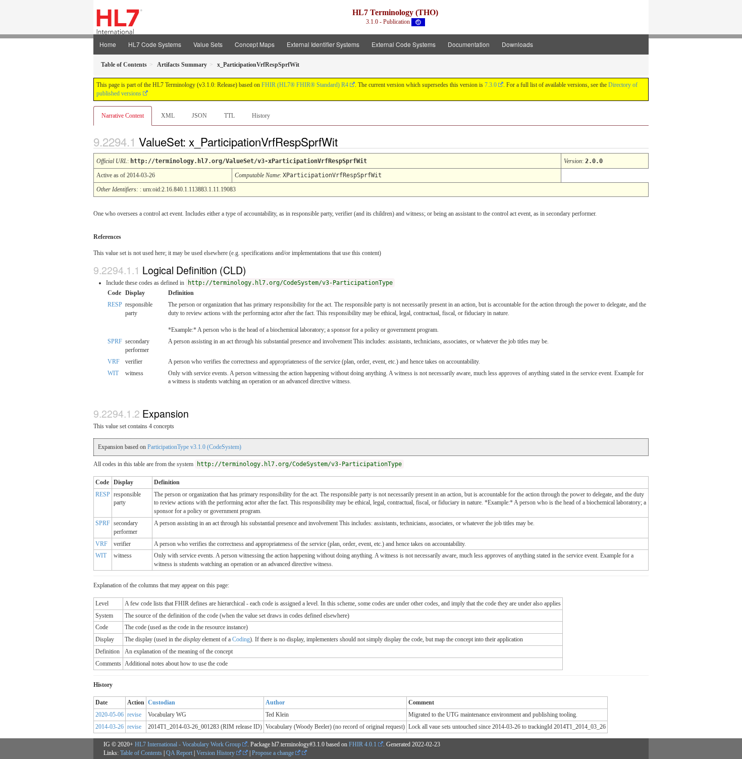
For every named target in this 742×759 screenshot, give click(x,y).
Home (107, 44)
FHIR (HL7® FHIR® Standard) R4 (304, 84)
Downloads (517, 44)
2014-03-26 (109, 726)
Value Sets (208, 44)
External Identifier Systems (323, 44)
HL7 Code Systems (154, 44)
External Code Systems (404, 44)
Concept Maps (255, 44)
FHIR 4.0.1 (363, 744)
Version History (216, 752)
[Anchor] (346, 141)
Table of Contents (141, 752)
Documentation (469, 44)
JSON (199, 115)
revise (134, 714)
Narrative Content (122, 115)
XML (168, 115)
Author (275, 702)
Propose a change (273, 752)
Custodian (161, 702)
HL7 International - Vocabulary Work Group (188, 744)
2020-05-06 (109, 714)
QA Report (179, 752)
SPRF (115, 341)
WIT (113, 373)
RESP (115, 304)
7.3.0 (491, 84)
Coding (241, 639)
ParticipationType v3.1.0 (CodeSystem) (194, 446)
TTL (229, 115)
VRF (114, 361)
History (261, 115)
